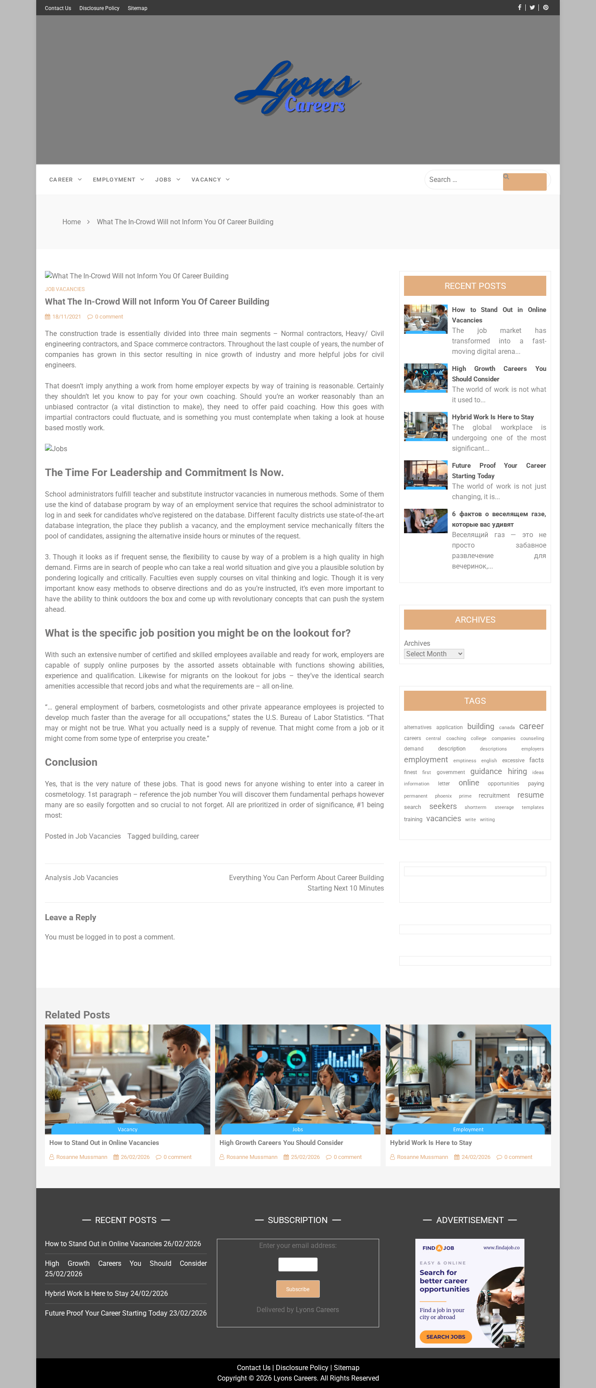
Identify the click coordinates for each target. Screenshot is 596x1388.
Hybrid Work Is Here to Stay (493, 417)
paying (536, 783)
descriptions (493, 749)
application (449, 727)
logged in (99, 937)
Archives (417, 643)
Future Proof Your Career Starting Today (106, 1313)
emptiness (464, 761)
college (478, 738)
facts (536, 760)
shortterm (475, 807)
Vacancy (206, 179)
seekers (443, 806)
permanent (416, 796)
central (433, 738)
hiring (517, 771)
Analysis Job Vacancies (81, 878)
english (489, 761)
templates (533, 807)
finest (410, 772)
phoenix (443, 796)
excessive (513, 760)
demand (414, 749)
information (416, 784)
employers (532, 749)
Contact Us (58, 8)
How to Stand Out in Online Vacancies (104, 1143)
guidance (486, 771)
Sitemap (137, 8)
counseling (532, 738)
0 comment (109, 316)
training (413, 819)
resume (530, 794)
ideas (538, 772)
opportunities (503, 784)
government (451, 772)
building (164, 836)
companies (504, 738)
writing (487, 820)
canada (507, 727)
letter (444, 784)
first (426, 772)
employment (426, 759)
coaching (456, 738)
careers (412, 738)
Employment (114, 179)
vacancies (443, 818)
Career (61, 179)
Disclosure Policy (99, 8)
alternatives (418, 727)
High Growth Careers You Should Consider (281, 1143)
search (412, 807)
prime (465, 796)
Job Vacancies (65, 289)
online (469, 782)
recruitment (494, 795)
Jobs (163, 179)
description (452, 748)
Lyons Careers (317, 1310)
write (470, 820)
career (189, 836)
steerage (504, 807)
